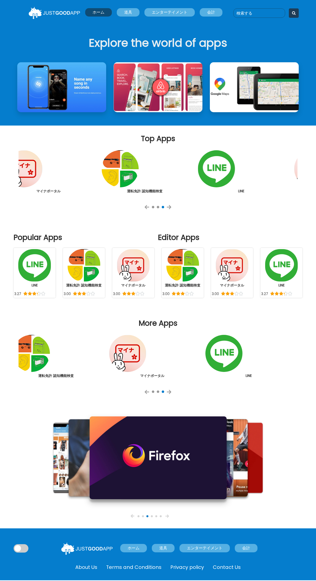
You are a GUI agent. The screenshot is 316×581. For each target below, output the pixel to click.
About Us (86, 567)
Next (171, 209)
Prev (148, 209)
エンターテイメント (169, 12)
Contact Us (227, 567)
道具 (128, 12)
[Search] (294, 13)
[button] (132, 516)
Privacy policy (187, 567)
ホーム (98, 12)
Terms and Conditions (133, 567)
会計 (211, 12)
